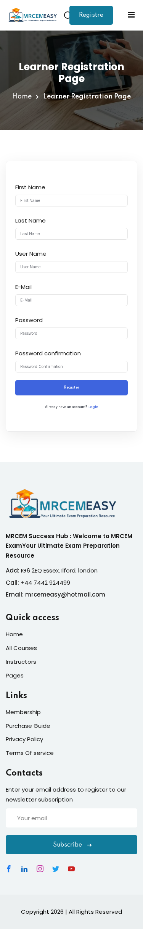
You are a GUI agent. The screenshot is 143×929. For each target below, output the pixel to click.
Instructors (21, 662)
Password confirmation (48, 353)
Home (22, 96)
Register (71, 387)
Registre (91, 15)
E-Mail (23, 287)
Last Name (30, 220)
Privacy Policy (24, 739)
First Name (30, 187)
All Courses (21, 648)
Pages (15, 675)
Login (93, 407)
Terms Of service (30, 753)
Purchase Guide (28, 726)
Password (29, 320)
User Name (31, 254)
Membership (23, 712)
